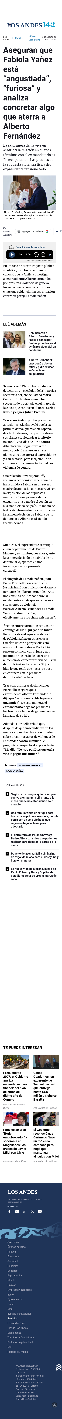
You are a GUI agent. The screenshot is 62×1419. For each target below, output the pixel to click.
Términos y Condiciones (20, 1337)
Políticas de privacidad (20, 1342)
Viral (10, 1308)
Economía (13, 1256)
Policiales (12, 1266)
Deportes (12, 1270)
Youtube (40, 1211)
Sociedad (12, 1261)
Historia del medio (17, 1351)
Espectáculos (14, 1275)
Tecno (10, 1304)
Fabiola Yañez (14, 771)
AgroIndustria (15, 1299)
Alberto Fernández (30, 765)
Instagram (17, 1211)
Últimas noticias (16, 1246)
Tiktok (25, 1211)
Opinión (11, 1285)
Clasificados (14, 1332)
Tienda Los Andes (17, 1328)
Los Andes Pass (16, 1323)
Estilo (10, 1294)
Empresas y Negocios (19, 1289)
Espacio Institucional (19, 1313)
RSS (9, 1347)
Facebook (9, 1211)
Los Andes (6, 38)
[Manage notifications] (54, 1404)
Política (19, 38)
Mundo (11, 1280)
